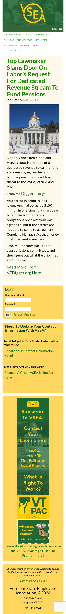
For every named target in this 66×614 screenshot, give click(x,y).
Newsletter (41, 40)
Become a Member (13, 34)
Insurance (25, 45)
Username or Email (14, 295)
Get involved (40, 45)
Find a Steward (24, 40)
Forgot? (18, 314)
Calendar (9, 40)
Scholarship (10, 45)
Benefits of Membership (38, 34)
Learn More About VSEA (33, 580)
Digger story (32, 193)
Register (30, 314)
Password (10, 304)
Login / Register (12, 50)
